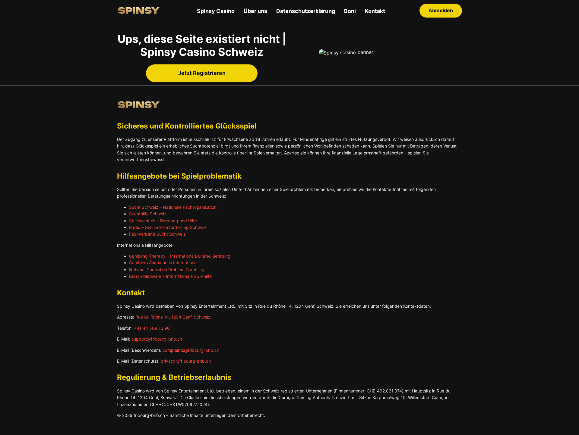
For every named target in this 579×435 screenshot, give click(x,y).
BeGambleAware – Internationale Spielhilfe (170, 276)
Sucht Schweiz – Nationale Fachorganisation (173, 207)
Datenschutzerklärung (305, 11)
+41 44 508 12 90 (152, 328)
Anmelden (441, 11)
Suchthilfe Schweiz (147, 213)
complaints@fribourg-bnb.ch (191, 350)
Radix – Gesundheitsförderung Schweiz (168, 227)
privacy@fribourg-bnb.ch (186, 361)
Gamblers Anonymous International (163, 262)
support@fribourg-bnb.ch (156, 338)
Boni (350, 11)
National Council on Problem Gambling (166, 269)
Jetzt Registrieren (202, 73)
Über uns (255, 11)
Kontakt (375, 11)
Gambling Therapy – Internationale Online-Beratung (179, 256)
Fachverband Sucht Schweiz (157, 234)
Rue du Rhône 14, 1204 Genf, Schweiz (172, 316)
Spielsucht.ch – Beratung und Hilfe (163, 220)
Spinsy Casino (216, 11)
